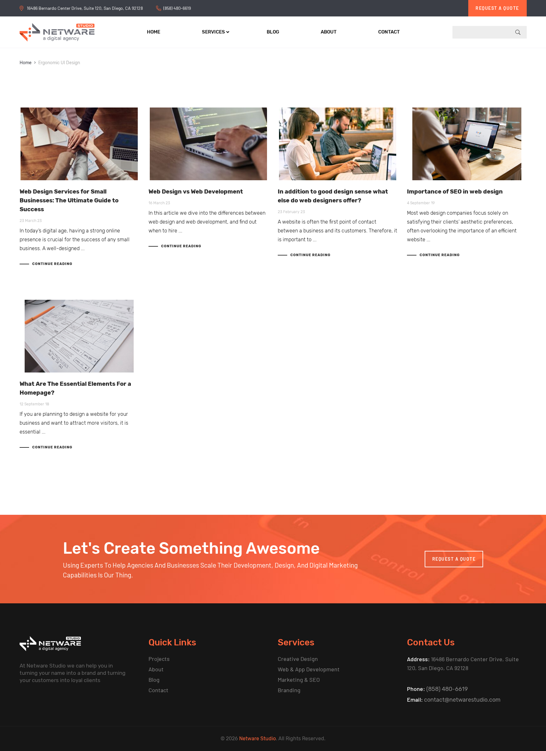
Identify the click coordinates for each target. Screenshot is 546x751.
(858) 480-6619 (177, 8)
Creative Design (298, 658)
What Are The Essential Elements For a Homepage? (75, 388)
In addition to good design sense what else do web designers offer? (333, 196)
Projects (159, 658)
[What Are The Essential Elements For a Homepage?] (79, 336)
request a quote (454, 559)
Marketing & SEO (299, 679)
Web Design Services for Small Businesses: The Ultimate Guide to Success (69, 200)
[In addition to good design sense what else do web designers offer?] (337, 144)
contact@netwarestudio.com (462, 699)
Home (26, 62)
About (156, 669)
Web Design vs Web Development (196, 191)
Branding (289, 689)
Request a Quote (497, 8)
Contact (158, 689)
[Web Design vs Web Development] (208, 144)
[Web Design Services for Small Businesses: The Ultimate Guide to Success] (79, 144)
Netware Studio (257, 739)
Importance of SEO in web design (455, 191)
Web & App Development (309, 669)
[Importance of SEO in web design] (467, 144)
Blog (154, 679)
